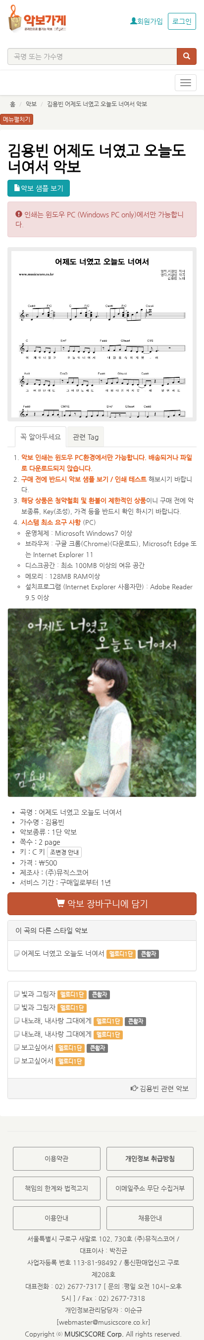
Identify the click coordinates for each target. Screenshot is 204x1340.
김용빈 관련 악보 (163, 1088)
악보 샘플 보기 (42, 188)
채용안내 (150, 1218)
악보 (31, 104)
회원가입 (150, 21)
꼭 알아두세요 (40, 437)
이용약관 (56, 1158)
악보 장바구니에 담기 (106, 903)
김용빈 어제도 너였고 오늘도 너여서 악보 (97, 104)
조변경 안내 (64, 852)
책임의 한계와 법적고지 (56, 1188)
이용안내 (56, 1218)
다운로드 (124, 543)
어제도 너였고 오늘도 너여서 (62, 953)
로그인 (182, 21)
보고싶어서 (37, 1047)
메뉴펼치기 (16, 119)
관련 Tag (86, 437)
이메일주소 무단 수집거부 (150, 1188)
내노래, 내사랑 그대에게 (56, 1021)
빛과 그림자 (38, 994)
